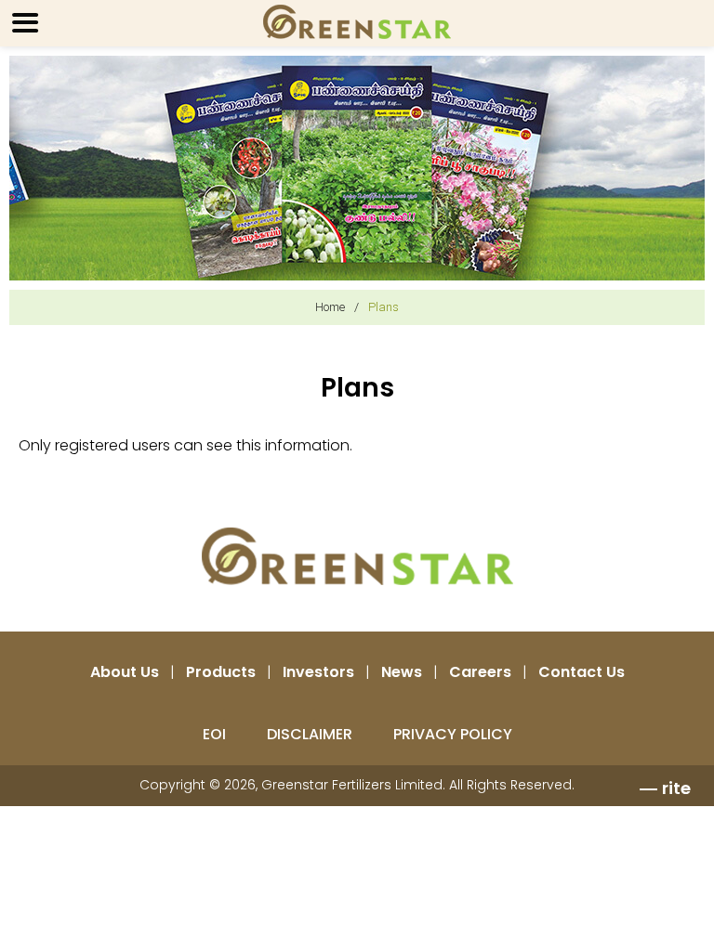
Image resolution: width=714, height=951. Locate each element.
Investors (318, 672)
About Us (124, 672)
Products (221, 672)
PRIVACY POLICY (452, 734)
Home (330, 307)
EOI (214, 734)
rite (676, 788)
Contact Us (581, 672)
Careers (480, 672)
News (401, 672)
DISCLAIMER (309, 734)
